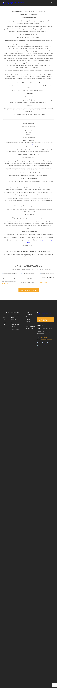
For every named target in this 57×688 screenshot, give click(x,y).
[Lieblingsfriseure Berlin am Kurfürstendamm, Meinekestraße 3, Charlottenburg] (14, 3)
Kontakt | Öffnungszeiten (29, 313)
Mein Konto (13, 319)
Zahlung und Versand (15, 324)
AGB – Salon (6, 312)
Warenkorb (13, 317)
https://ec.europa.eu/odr (31, 144)
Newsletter (28, 319)
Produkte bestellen (15, 312)
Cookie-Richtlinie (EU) (29, 329)
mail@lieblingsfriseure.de (46, 339)
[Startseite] (45, 314)
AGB (12, 322)
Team (4, 317)
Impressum (28, 323)
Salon (4, 315)
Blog (27, 316)
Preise (4, 319)
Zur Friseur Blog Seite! (28, 290)
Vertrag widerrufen (15, 329)
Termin (4, 322)
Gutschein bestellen (15, 315)
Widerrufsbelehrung (15, 326)
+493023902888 (43, 337)
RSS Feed (28, 321)
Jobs (4, 324)
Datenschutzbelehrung (30, 326)
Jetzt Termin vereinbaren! (43, 319)
